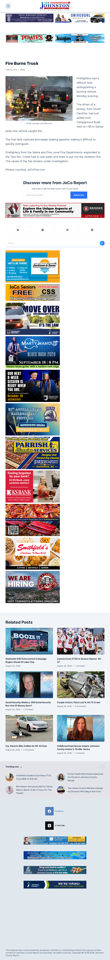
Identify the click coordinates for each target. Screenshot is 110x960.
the (15, 131)
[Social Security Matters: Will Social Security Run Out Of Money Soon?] (29, 684)
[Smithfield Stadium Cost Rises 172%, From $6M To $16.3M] (10, 777)
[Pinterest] (67, 230)
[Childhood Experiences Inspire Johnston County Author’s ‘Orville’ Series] (80, 728)
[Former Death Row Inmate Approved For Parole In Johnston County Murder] (61, 777)
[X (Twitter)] (42, 230)
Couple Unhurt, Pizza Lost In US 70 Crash (78, 702)
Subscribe (79, 195)
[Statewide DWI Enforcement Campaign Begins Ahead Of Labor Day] (29, 641)
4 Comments (80, 706)
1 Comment (80, 666)
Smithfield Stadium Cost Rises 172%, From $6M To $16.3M (34, 777)
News (22, 70)
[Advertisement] (55, 915)
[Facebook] (18, 230)
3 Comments (28, 750)
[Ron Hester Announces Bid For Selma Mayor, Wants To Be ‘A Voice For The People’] (10, 790)
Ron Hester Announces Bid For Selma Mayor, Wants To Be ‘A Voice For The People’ (34, 790)
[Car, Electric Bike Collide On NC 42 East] (29, 728)
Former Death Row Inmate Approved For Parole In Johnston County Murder (85, 777)
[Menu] (8, 6)
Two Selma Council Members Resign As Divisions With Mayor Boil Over (85, 790)
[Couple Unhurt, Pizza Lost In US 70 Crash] (80, 684)
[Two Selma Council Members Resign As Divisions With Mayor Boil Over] (61, 790)
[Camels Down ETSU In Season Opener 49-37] (80, 641)
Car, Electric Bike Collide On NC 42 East (26, 746)
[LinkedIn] (92, 230)
